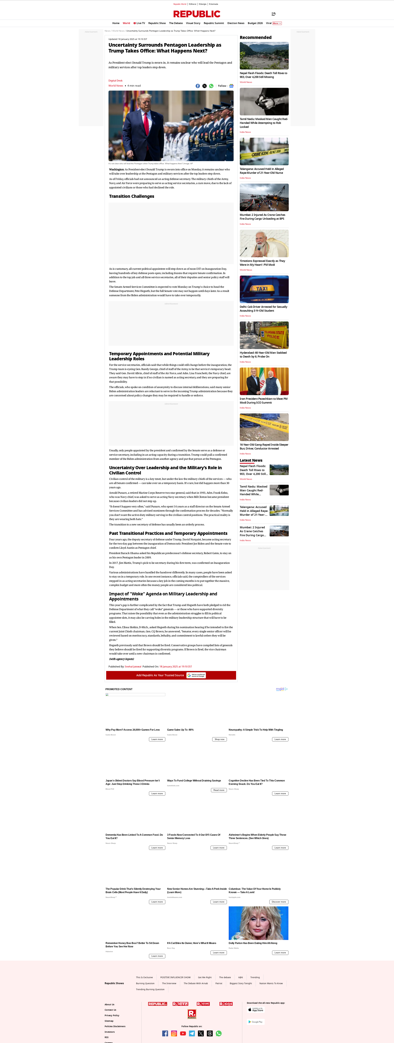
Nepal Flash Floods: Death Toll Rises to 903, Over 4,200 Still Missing (263, 75)
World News (116, 86)
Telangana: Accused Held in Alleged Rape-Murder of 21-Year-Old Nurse (262, 171)
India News (245, 132)
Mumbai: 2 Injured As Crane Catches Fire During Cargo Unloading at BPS (262, 217)
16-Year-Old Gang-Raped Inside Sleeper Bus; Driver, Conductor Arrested (264, 447)
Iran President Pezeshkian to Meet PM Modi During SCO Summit (263, 401)
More (275, 23)
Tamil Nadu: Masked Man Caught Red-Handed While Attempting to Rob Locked (264, 123)
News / (108, 31)
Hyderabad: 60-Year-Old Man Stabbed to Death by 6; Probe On (263, 355)
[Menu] (272, 14)
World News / (119, 31)
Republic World (179, 4)
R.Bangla (202, 4)
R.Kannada (213, 4)
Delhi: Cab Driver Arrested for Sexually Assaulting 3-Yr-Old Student (263, 309)
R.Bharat (192, 4)
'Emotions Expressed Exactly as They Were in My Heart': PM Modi (262, 263)
